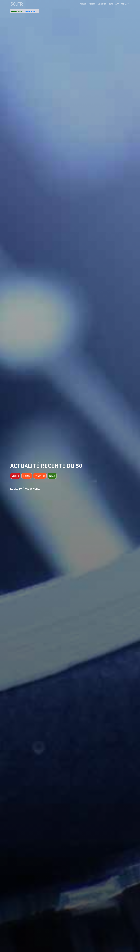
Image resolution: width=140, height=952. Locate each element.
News (111, 4)
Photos (92, 4)
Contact (125, 4)
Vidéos (15, 475)
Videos (83, 4)
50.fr (16, 3)
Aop (117, 4)
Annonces (102, 4)
